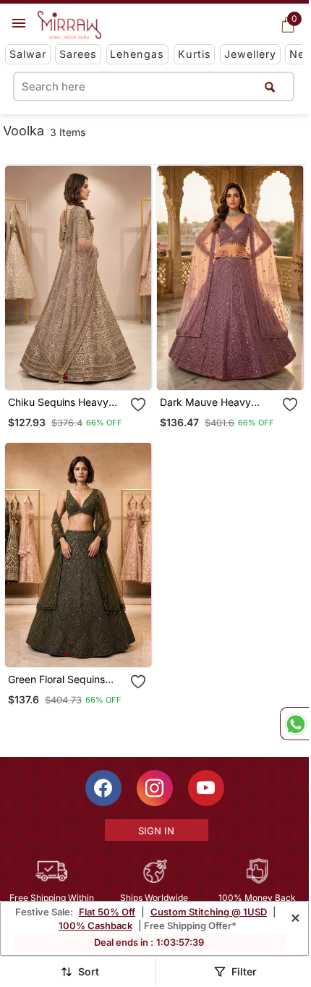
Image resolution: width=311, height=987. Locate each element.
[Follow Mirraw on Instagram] (155, 788)
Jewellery (250, 54)
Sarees (78, 54)
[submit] (270, 86)
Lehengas (137, 54)
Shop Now (90, 367)
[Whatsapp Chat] (294, 723)
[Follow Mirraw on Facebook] (103, 788)
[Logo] (69, 25)
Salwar (27, 54)
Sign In (156, 830)
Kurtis (194, 54)
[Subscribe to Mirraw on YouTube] (206, 788)
